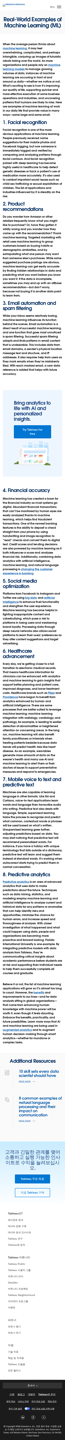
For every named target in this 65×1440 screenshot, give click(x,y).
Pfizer (51, 693)
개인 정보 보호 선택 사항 (42, 1408)
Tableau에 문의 (16, 1244)
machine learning (15, 48)
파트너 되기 (14, 1332)
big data (31, 598)
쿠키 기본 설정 (15, 1408)
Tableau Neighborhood (21, 1295)
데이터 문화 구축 (17, 1226)
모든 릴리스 (14, 1370)
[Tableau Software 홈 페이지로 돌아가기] (15, 4)
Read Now (25, 1081)
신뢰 (12, 1394)
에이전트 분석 (15, 1220)
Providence (10, 697)
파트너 (12, 1320)
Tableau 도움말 (16, 1364)
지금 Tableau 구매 (32, 1192)
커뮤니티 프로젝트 (18, 1288)
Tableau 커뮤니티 (19, 1257)
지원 (11, 1345)
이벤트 (11, 1307)
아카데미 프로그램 (18, 1301)
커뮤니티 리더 (15, 1276)
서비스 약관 (23, 1401)
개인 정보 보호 (38, 1401)
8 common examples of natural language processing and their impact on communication (40, 1106)
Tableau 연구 (15, 1238)
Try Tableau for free (32, 432)
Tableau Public (16, 1263)
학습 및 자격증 (16, 1358)
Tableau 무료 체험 (32, 1179)
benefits (38, 992)
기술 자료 (13, 1351)
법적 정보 (10, 1401)
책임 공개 (52, 1401)
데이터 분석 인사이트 (19, 1232)
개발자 (31, 1394)
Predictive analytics (16, 882)
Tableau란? (15, 1213)
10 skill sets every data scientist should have (39, 1073)
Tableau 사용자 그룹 (19, 1270)
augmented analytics (17, 1030)
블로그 (21, 1394)
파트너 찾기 (14, 1326)
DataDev (13, 1282)
